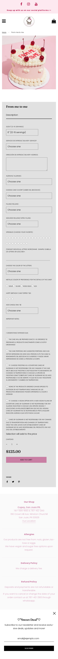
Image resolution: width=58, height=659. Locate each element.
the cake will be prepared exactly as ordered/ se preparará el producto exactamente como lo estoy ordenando (26, 342)
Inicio (4, 32)
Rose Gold (27, 286)
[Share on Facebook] (8, 482)
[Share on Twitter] (13, 482)
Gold (11, 286)
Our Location (29, 520)
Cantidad (9, 439)
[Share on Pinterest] (19, 482)
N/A (35, 286)
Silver (18, 286)
